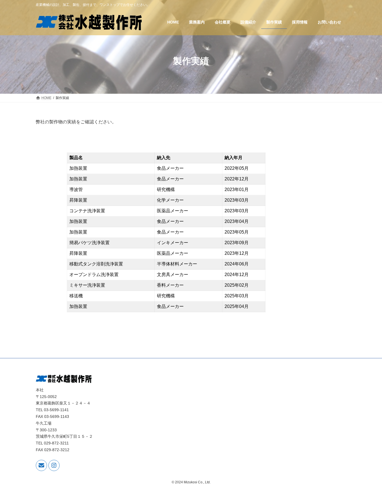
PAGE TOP (367, 472)
